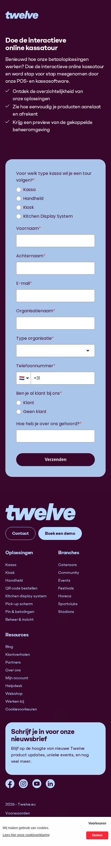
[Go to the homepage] (40, 511)
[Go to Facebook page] (10, 783)
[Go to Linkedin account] (50, 783)
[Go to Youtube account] (36, 783)
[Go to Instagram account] (23, 783)
